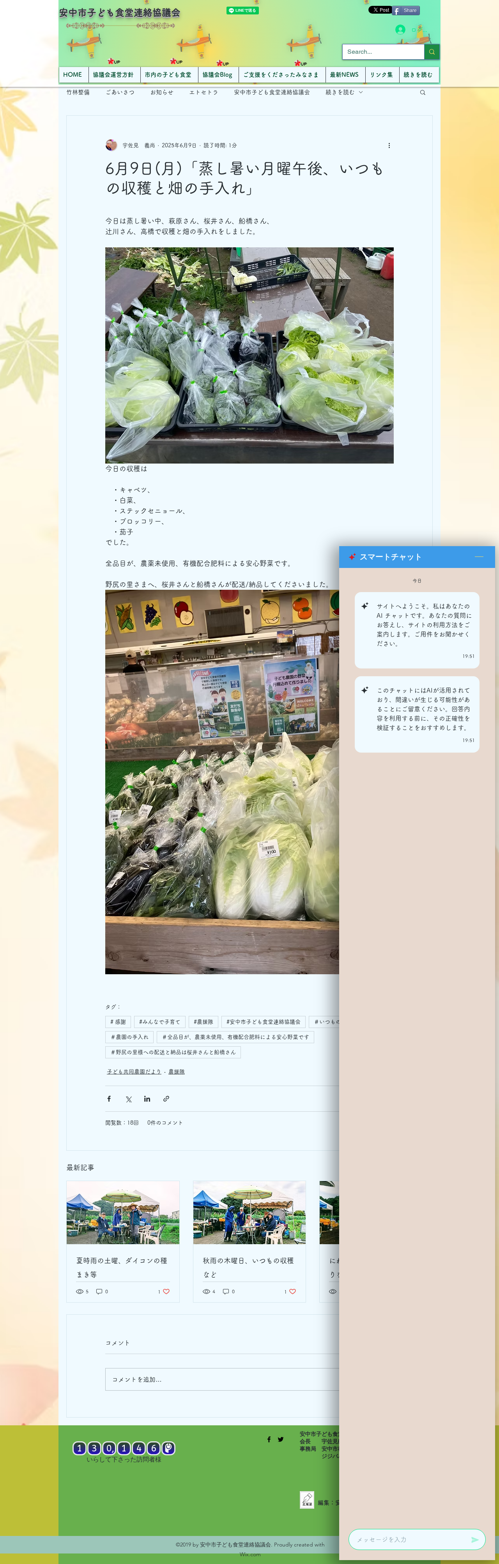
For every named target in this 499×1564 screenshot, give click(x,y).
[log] (417, 1046)
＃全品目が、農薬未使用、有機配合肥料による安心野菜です (235, 1037)
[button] (422, 92)
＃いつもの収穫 (333, 1021)
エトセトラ (203, 92)
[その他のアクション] (389, 145)
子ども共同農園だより (134, 1071)
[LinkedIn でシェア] (147, 1098)
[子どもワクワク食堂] (269, 1439)
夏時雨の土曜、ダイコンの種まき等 (121, 1267)
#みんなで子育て (159, 1021)
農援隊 (176, 1071)
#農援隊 (203, 1021)
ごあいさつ (119, 92)
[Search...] (431, 51)
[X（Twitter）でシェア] (128, 1098)
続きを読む (340, 92)
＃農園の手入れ (129, 1037)
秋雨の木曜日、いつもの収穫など (248, 1267)
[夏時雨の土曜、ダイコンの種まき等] (123, 1212)
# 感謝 (118, 1021)
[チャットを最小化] (479, 557)
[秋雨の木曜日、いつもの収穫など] (249, 1212)
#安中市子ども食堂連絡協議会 (263, 1021)
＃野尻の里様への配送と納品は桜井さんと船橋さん (173, 1052)
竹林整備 (78, 92)
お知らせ (161, 92)
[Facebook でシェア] (109, 1098)
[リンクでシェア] (166, 1098)
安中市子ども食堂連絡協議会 (119, 12)
